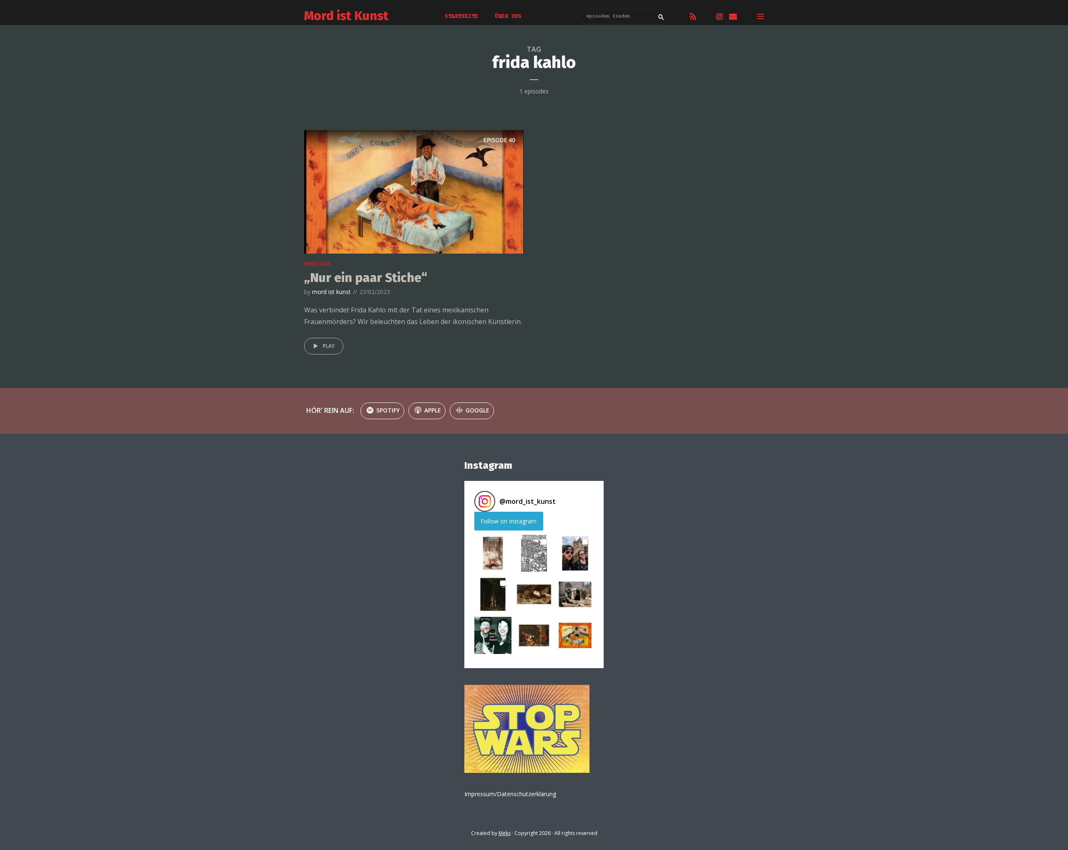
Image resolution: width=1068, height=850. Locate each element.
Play (329, 346)
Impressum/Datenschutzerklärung (510, 794)
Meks (505, 833)
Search (661, 17)
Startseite (461, 16)
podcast (317, 264)
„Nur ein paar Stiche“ (365, 277)
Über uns (508, 16)
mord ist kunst (331, 292)
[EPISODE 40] (414, 191)
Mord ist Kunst (346, 15)
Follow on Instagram (509, 521)
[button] (492, 553)
